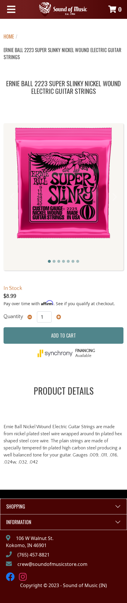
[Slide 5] (68, 261)
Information (18, 522)
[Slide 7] (77, 261)
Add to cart (63, 335)
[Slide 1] (49, 261)
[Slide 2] (54, 261)
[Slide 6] (72, 261)
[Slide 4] (63, 261)
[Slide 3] (58, 261)
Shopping (15, 506)
